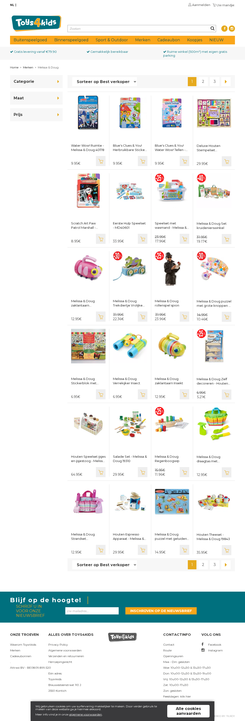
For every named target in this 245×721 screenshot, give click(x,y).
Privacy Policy (58, 644)
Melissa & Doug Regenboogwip (167, 459)
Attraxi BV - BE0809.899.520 (30, 667)
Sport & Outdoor (112, 40)
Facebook (214, 644)
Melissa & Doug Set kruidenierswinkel (212, 226)
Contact (168, 644)
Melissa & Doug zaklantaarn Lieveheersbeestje (85, 303)
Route (167, 650)
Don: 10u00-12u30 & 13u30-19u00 (187, 673)
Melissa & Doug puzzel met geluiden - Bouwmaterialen (172, 536)
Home (14, 67)
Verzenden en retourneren (66, 656)
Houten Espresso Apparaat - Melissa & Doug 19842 (128, 536)
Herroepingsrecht (60, 662)
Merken (142, 40)
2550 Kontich (57, 690)
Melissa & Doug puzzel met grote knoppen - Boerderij (214, 303)
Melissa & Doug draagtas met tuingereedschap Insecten (210, 459)
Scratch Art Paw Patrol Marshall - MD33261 (83, 225)
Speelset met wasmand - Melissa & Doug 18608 (171, 225)
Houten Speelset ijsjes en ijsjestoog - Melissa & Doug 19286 (88, 459)
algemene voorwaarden (85, 714)
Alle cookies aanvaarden (188, 711)
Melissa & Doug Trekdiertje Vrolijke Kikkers (128, 303)
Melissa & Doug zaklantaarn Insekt (169, 381)
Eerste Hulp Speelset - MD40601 (129, 225)
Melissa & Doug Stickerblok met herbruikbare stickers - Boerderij (87, 381)
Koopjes (194, 40)
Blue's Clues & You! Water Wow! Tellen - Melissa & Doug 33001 (171, 148)
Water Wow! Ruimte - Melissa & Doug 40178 (87, 148)
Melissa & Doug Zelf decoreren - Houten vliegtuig (212, 381)
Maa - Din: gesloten (176, 662)
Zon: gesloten (172, 690)
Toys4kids (54, 679)
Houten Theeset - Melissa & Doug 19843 (213, 537)
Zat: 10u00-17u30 (175, 685)
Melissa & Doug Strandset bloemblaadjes (83, 536)
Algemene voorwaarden (65, 650)
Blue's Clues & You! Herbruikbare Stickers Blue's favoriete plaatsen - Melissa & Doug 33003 (130, 148)
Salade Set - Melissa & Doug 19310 (130, 459)
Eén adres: (55, 673)
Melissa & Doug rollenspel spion (167, 303)
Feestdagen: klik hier (177, 696)
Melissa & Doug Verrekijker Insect (126, 381)
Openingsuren (173, 656)
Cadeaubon (168, 40)
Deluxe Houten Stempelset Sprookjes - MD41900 (213, 148)
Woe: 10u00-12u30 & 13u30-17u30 (187, 667)
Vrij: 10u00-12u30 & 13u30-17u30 (186, 679)
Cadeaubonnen (20, 656)
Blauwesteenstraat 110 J (64, 685)
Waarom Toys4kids (23, 644)
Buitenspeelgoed (30, 40)
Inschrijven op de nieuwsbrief (161, 611)
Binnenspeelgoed (71, 40)
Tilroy (230, 716)
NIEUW (216, 40)
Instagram (215, 650)
